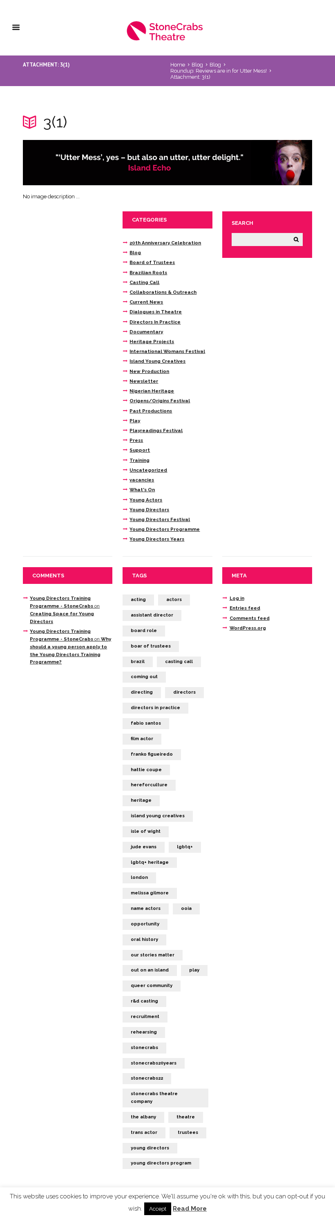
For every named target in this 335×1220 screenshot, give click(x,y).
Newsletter (144, 381)
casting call (179, 661)
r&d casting (144, 1001)
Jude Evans (143, 847)
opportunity (145, 924)
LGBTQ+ (185, 847)
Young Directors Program (161, 1163)
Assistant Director (152, 615)
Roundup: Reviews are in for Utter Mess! (218, 71)
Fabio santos (146, 723)
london (139, 877)
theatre (185, 1117)
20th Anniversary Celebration (165, 243)
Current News (146, 302)
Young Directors (149, 509)
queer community (151, 985)
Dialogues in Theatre (156, 312)
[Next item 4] (240, 162)
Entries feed (245, 608)
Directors (184, 692)
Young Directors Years (157, 539)
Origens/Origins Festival (160, 401)
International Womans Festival (167, 351)
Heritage (141, 800)
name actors (146, 908)
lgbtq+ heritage (150, 862)
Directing (142, 692)
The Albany (143, 1117)
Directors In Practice (155, 322)
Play (135, 421)
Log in (237, 598)
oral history (144, 939)
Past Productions (151, 411)
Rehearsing (144, 1032)
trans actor (144, 1132)
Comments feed (250, 618)
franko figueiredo (152, 754)
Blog (197, 65)
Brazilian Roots (148, 272)
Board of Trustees (152, 262)
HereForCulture (149, 784)
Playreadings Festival (156, 430)
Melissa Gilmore (150, 893)
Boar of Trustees (151, 646)
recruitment (145, 1016)
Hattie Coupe (146, 769)
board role (144, 630)
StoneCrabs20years (153, 1063)
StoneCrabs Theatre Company (154, 1097)
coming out (144, 676)
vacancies (142, 480)
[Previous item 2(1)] (95, 162)
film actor (142, 738)
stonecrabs (144, 1047)
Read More (190, 1208)
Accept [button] (157, 1209)
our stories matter (152, 955)
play (194, 970)
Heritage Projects (152, 341)
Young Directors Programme (165, 529)
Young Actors (146, 500)
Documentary (146, 332)
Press (136, 440)
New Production (149, 371)
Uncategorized (148, 470)
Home (177, 65)
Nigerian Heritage (152, 391)
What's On (142, 489)
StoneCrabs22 (147, 1078)
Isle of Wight (146, 831)
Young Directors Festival (160, 519)
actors (174, 599)
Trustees (188, 1132)
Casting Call (144, 282)
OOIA (186, 908)
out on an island (150, 970)
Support (140, 450)
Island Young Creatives (157, 361)
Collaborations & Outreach (163, 292)
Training (140, 460)
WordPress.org (248, 628)
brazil (138, 661)
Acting (138, 599)
